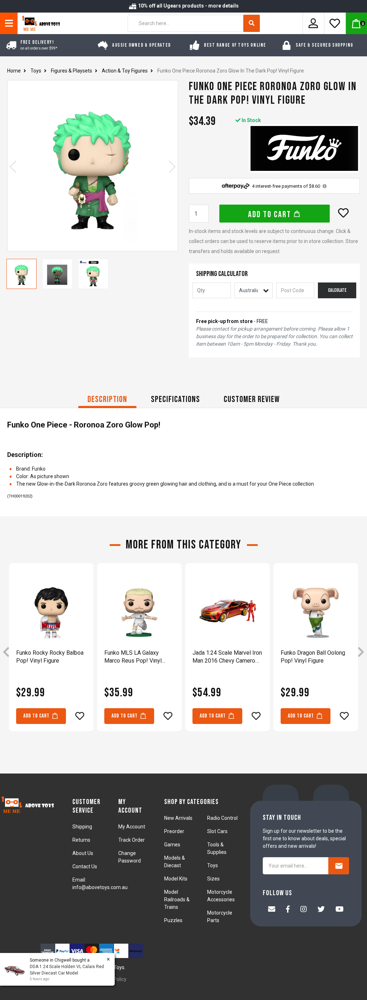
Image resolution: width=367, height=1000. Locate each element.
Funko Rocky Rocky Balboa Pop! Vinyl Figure (50, 656)
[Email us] (272, 910)
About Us (82, 853)
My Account (131, 827)
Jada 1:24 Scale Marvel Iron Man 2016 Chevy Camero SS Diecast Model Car (227, 657)
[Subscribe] (338, 865)
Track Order (131, 840)
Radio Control (222, 818)
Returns (81, 840)
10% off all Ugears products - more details (188, 6)
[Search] (251, 23)
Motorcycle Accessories (221, 895)
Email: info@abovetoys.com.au (100, 883)
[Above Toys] (39, 23)
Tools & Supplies (217, 848)
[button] (343, 213)
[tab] (107, 400)
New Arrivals (178, 818)
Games (172, 844)
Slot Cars (217, 831)
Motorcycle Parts (219, 916)
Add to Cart (270, 214)
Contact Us (84, 866)
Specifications (175, 399)
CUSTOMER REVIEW (252, 399)
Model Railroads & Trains (177, 899)
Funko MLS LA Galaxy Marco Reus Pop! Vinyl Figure (133, 657)
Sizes (213, 879)
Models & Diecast (174, 861)
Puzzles (173, 920)
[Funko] (304, 148)
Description (107, 399)
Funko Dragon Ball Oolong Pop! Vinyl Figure (313, 656)
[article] (51, 652)
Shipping (82, 827)
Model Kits (175, 879)
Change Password (129, 857)
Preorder (174, 831)
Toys (212, 865)
